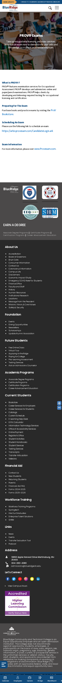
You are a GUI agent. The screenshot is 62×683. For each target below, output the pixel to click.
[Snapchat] (32, 579)
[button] (50, 8)
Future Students (16, 340)
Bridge (40, 680)
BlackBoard (52, 680)
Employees (18, 680)
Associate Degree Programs (15, 233)
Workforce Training (18, 500)
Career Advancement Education (41, 235)
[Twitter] (14, 579)
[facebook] (8, 579)
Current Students (18, 395)
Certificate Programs (40, 233)
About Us (11, 247)
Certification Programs (13, 235)
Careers (30, 680)
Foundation (13, 314)
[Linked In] (38, 579)
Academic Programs (19, 372)
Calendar (5, 680)
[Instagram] (26, 579)
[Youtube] (20, 579)
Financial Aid (13, 466)
